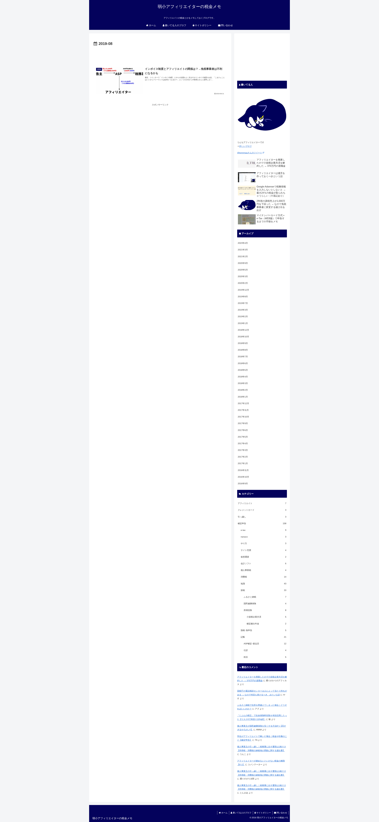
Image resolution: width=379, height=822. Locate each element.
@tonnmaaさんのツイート (249, 153)
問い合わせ (281, 813)
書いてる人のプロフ (241, 813)
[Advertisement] (160, 55)
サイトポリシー (263, 813)
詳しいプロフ (245, 146)
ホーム (224, 813)
